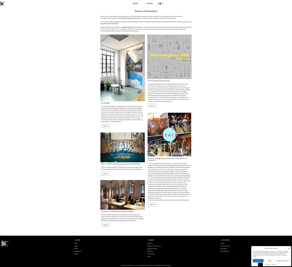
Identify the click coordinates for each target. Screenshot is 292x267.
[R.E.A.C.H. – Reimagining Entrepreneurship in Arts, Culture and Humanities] (169, 134)
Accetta (258, 260)
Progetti (76, 246)
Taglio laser (150, 243)
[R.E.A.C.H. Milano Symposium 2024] (169, 57)
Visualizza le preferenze (283, 260)
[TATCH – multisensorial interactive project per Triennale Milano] (122, 147)
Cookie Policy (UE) (224, 251)
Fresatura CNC (151, 254)
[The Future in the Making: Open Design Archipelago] (122, 195)
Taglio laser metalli (152, 248)
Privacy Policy (274, 264)
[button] (289, 248)
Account (222, 243)
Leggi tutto (105, 126)
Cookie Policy (267, 264)
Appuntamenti (78, 251)
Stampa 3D (150, 251)
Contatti (76, 254)
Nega (269, 260)
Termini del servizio (225, 246)
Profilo (75, 243)
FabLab (76, 248)
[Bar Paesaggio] (122, 68)
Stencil (149, 256)
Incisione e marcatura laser (154, 246)
